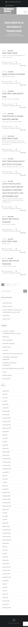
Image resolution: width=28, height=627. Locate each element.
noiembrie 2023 (6, 499)
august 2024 (6, 472)
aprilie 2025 (5, 445)
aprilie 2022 (5, 557)
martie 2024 (6, 489)
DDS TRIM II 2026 (9, 53)
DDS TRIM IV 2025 (10, 138)
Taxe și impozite (7, 378)
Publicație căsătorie (7, 306)
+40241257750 (10, 5)
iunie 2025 (5, 438)
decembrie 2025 (7, 418)
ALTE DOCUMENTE (7, 340)
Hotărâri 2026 (6, 315)
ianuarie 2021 (6, 604)
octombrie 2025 (6, 424)
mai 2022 (5, 553)
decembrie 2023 (7, 496)
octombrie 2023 (6, 502)
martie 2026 (6, 408)
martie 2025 (5, 448)
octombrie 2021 (6, 573)
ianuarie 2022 (6, 563)
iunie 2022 (5, 550)
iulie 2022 (5, 546)
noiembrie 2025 (6, 421)
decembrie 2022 (7, 529)
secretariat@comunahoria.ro (14, 1)
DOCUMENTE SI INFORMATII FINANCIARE (14, 35)
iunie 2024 (5, 479)
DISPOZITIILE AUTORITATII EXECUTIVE (13, 353)
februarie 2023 (6, 526)
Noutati (4, 372)
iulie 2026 (5, 394)
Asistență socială (7, 347)
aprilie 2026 (5, 404)
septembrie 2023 (7, 506)
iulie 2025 (5, 435)
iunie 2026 (5, 397)
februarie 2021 (6, 601)
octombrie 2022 (6, 536)
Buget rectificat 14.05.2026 (13, 74)
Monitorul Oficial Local (15, 34)
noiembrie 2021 (6, 570)
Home (9, 34)
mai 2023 (5, 519)
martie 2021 (5, 597)
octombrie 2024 (7, 465)
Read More (23, 65)
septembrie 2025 (7, 428)
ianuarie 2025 (6, 455)
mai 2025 (5, 441)
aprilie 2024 (5, 485)
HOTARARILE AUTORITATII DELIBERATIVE (10, 364)
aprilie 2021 (5, 594)
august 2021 (6, 580)
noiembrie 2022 (6, 533)
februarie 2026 (6, 411)
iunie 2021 (5, 587)
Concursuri (5, 350)
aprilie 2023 (5, 523)
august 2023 (6, 509)
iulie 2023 (5, 513)
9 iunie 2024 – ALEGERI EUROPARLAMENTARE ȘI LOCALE (12, 332)
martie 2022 (6, 560)
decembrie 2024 (7, 458)
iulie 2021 (5, 584)
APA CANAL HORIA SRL (9, 343)
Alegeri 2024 (6, 336)
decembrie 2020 (7, 607)
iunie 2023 (5, 516)
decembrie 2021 (7, 567)
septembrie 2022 (7, 540)
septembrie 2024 (7, 468)
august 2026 (6, 391)
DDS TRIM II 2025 (9, 241)
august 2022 (6, 543)
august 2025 (6, 431)
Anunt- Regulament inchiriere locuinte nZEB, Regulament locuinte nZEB (12, 311)
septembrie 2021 (7, 577)
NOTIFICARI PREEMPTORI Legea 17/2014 (13, 368)
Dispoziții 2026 (6, 319)
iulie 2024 (5, 475)
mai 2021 (5, 590)
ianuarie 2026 (6, 414)
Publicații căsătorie (7, 375)
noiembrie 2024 (6, 462)
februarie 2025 (6, 452)
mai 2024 (5, 482)
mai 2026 (5, 401)
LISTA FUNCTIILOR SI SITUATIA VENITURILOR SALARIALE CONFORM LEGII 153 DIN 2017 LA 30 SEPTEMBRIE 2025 (12, 190)
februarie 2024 (6, 492)
